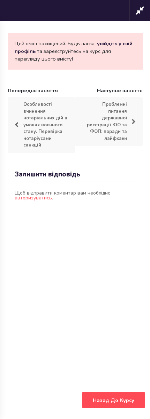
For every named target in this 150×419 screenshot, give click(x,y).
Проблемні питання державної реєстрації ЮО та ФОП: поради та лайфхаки (107, 121)
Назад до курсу (113, 400)
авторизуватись (33, 198)
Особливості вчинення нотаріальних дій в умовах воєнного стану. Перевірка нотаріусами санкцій (45, 124)
